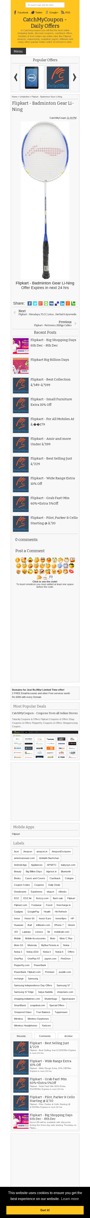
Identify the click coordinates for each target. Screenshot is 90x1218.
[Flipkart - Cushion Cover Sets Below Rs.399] (58, 78)
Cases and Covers (35, 878)
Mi (48, 932)
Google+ (53, 12)
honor (17, 918)
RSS (67, 12)
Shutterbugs (50, 998)
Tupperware (61, 1012)
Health (47, 911)
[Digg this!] (51, 303)
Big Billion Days (34, 871)
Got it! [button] (45, 1210)
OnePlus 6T (34, 958)
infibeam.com (43, 925)
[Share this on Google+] (40, 303)
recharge (19, 978)
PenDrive (66, 958)
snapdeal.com (37, 1005)
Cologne (69, 878)
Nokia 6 (59, 951)
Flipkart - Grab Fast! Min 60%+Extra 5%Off (48, 1081)
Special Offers (56, 1005)
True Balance (43, 1012)
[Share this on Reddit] (68, 303)
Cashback (55, 878)
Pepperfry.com (21, 965)
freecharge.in (64, 905)
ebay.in (50, 891)
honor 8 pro (45, 918)
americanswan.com (24, 858)
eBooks (63, 891)
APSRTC (52, 865)
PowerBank (40, 965)
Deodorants (20, 891)
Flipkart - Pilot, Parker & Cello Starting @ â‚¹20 (52, 1099)
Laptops (26, 932)
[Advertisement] (45, 791)
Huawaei (18, 925)
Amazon (27, 851)
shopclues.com (65, 992)
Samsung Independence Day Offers (33, 985)
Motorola (32, 945)
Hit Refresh (61, 911)
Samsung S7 (63, 985)
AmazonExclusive (61, 851)
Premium (49, 972)
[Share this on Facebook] (30, 303)
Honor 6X (29, 918)
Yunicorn (46, 1025)
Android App (20, 865)
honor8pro (60, 918)
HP (72, 918)
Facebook (23, 12)
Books (17, 878)
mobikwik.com (61, 932)
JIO (16, 932)
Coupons (39, 885)
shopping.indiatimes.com (27, 998)
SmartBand (20, 1005)
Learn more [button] (70, 1199)
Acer (16, 851)
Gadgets (18, 911)
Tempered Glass (23, 1012)
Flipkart (16, 834)
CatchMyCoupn (58, 118)
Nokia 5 (47, 951)
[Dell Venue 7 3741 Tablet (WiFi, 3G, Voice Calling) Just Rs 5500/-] (32, 78)
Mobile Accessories (35, 938)
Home (14, 97)
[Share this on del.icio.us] (57, 303)
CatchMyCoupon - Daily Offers (45, 22)
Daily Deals (54, 885)
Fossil (49, 905)
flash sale (58, 898)
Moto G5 (18, 945)
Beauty (17, 871)
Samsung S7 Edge (24, 992)
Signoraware (68, 998)
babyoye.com (68, 865)
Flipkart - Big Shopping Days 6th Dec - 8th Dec (51, 1117)
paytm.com (50, 958)
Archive (68, 1036)
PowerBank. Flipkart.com (27, 972)
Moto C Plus (66, 938)
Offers (71, 951)
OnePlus (18, 958)
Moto (52, 938)
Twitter (38, 12)
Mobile (17, 938)
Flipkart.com (20, 905)
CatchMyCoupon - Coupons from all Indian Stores (45, 713)
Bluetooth (66, 871)
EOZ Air (27, 898)
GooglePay (33, 911)
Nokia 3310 (32, 951)
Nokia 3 (18, 951)
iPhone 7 (59, 925)
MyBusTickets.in (50, 945)
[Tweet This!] (35, 303)
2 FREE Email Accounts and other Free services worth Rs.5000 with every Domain (41, 693)
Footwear (36, 905)
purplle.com (65, 972)
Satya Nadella (45, 992)
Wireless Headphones (25, 1025)
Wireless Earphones (38, 1018)
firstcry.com (42, 898)
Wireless (18, 1018)
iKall (30, 925)
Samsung (33, 978)
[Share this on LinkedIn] (62, 303)
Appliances (37, 865)
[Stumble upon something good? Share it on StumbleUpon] (46, 303)
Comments (45, 1036)
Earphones (36, 891)
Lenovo (39, 932)
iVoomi (71, 925)
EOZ (16, 898)
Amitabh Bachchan (49, 858)
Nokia (66, 945)
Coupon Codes (22, 885)
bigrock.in (51, 871)
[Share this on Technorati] (73, 303)
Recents (21, 1036)
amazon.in (41, 851)
